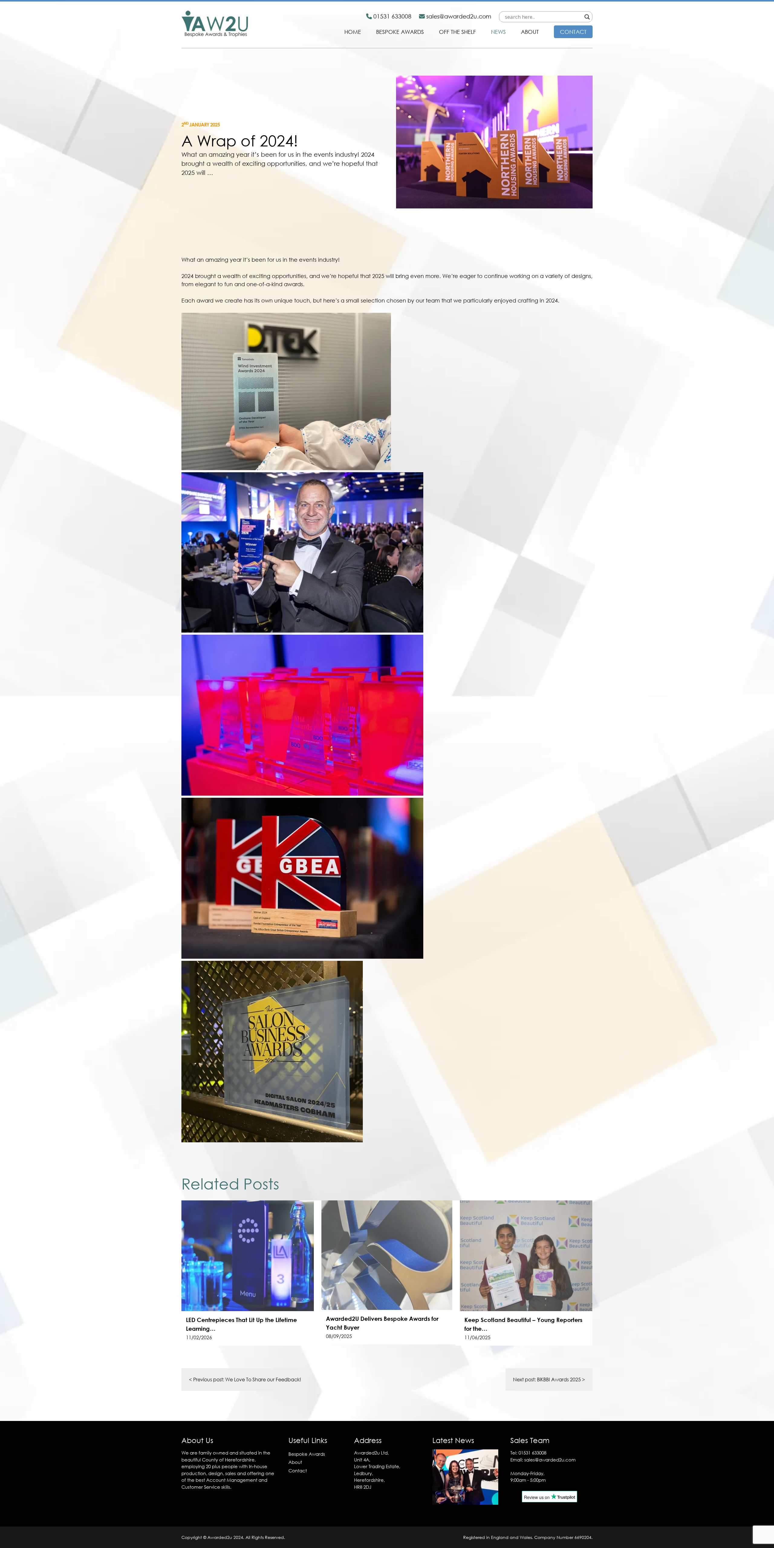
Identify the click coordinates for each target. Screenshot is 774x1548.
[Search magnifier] (587, 17)
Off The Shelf (457, 31)
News (498, 31)
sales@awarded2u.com (550, 1459)
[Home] (214, 35)
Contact (573, 31)
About (530, 31)
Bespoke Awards (400, 31)
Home (352, 31)
